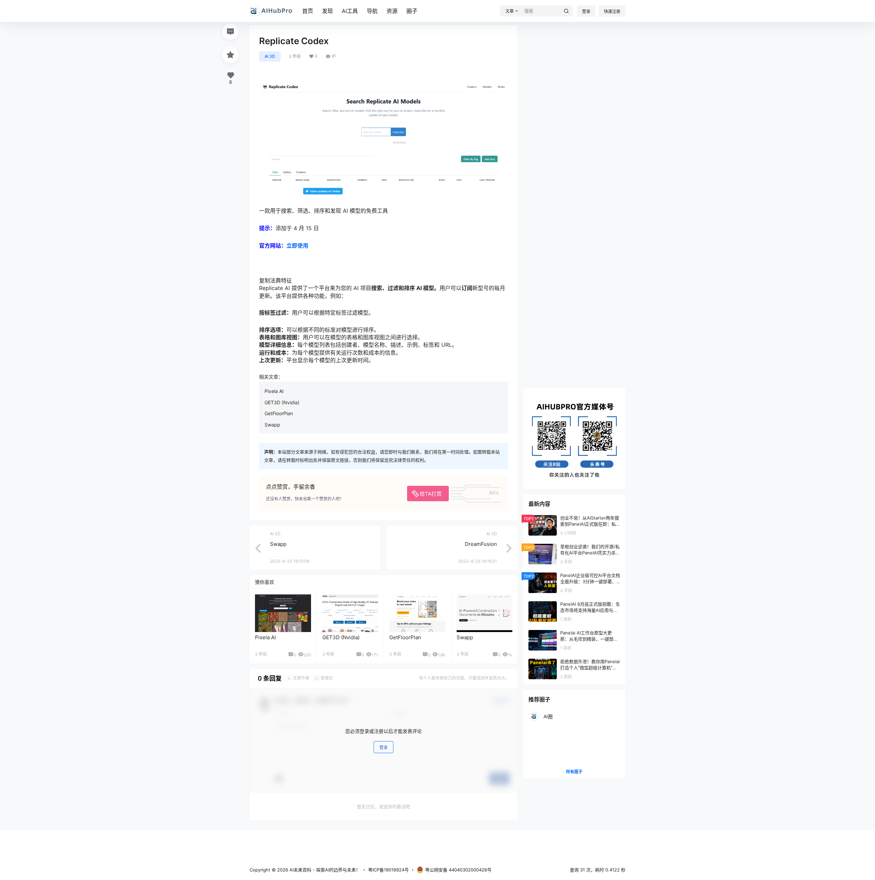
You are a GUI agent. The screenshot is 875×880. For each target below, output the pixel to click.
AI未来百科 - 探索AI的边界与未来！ (324, 869)
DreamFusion (481, 544)
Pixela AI (274, 391)
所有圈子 (574, 771)
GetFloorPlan (279, 413)
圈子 (411, 11)
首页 (307, 11)
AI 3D (270, 56)
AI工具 (350, 11)
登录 (586, 11)
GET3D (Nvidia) (282, 402)
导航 (372, 11)
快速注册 (612, 11)
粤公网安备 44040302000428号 (458, 869)
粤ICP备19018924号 (388, 869)
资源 (392, 11)
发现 (327, 11)
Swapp (272, 425)
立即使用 (297, 245)
